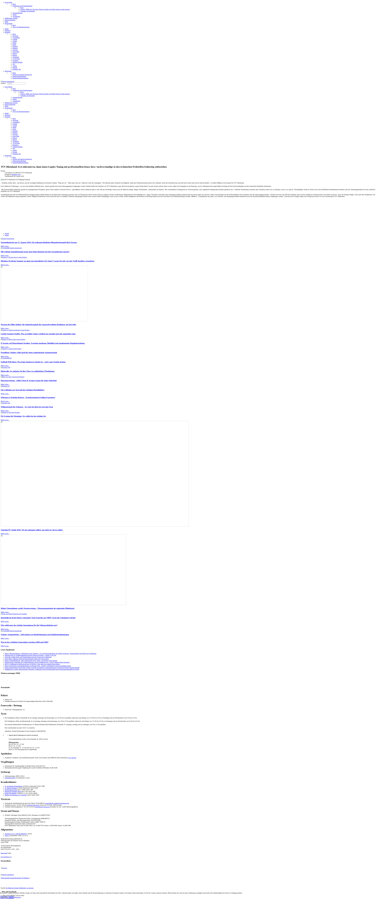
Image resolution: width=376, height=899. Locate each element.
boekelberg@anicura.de (42, 807)
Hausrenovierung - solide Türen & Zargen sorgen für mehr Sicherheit (29, 381)
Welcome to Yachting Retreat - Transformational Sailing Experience (28, 397)
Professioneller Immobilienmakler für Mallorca (15, 878)
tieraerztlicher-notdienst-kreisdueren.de (57, 803)
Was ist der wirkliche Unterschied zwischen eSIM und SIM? (24, 642)
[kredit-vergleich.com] (4, 868)
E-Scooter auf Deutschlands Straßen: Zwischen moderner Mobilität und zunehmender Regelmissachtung (43, 343)
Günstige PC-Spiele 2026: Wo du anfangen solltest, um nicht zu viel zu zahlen (32, 530)
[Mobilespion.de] (7, 875)
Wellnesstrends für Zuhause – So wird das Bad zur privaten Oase (27, 407)
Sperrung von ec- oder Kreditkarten (16, 834)
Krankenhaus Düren (11, 790)
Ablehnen (11, 896)
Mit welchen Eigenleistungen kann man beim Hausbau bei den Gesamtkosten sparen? (35, 252)
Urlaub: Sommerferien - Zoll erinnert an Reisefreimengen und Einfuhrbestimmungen (35, 635)
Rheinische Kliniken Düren (13, 791)
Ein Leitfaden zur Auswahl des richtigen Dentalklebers (22, 390)
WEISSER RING (10, 778)
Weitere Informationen (7, 898)
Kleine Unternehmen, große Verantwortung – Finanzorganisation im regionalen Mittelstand (37, 608)
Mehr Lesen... (5, 246)
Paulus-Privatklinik (10, 793)
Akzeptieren (4, 896)
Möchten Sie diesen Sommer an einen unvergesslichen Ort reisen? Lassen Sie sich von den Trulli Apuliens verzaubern (47, 261)
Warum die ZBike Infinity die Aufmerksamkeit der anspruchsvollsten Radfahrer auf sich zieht (38, 325)
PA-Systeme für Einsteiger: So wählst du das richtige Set (23, 416)
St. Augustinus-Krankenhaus (13, 786)
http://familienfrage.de (6, 856)
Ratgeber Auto (16, 174)
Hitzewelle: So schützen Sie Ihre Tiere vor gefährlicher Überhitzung (27, 371)
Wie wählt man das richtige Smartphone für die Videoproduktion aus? (29, 625)
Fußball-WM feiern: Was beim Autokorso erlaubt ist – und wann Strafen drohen (33, 362)
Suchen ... (4, 83)
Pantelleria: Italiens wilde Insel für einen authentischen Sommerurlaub (29, 353)
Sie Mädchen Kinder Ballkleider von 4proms (19, 888)
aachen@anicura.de (33, 805)
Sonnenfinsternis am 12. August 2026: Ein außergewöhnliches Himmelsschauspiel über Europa (39, 242)
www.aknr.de (72, 758)
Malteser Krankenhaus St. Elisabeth (16, 795)
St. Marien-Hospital (11, 788)
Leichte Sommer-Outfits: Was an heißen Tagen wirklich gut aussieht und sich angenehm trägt (38, 334)
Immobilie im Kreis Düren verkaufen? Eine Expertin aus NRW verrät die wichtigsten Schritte (38, 618)
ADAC (7, 835)
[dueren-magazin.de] (7, 81)
